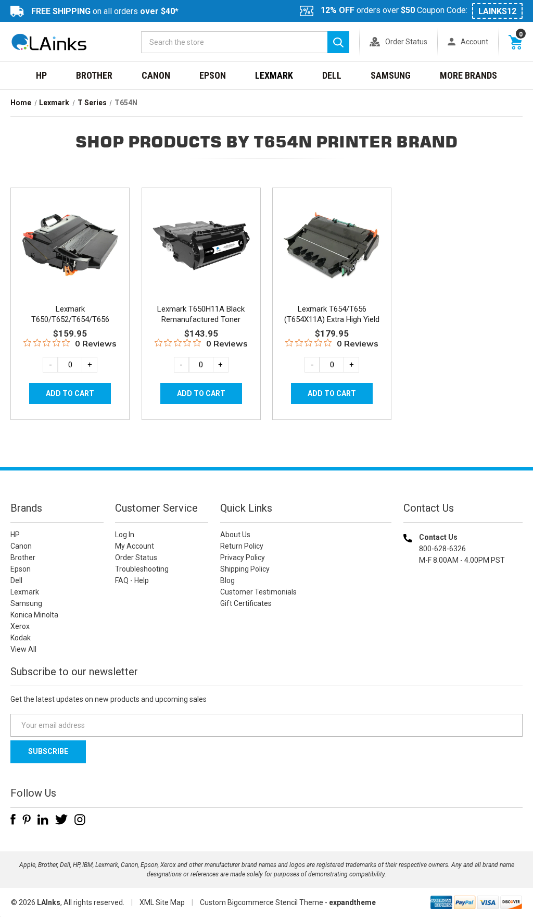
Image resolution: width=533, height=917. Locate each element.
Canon (156, 75)
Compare (66, 256)
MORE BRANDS (468, 75)
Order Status (406, 42)
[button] (463, 627)
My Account (134, 546)
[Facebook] (13, 819)
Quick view (69, 232)
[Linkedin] (42, 819)
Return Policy (241, 546)
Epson (212, 75)
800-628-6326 (442, 548)
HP (41, 75)
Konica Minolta (34, 615)
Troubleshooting (142, 569)
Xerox (20, 626)
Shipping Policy (245, 569)
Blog (227, 580)
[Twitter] (61, 819)
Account (474, 42)
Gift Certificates (246, 603)
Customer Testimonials (258, 592)
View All (23, 649)
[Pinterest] (26, 819)
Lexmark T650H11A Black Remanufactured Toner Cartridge (201, 319)
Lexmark (274, 75)
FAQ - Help (132, 580)
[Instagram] (79, 819)
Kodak (20, 638)
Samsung (391, 75)
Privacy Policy (242, 557)
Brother (94, 75)
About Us (235, 534)
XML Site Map (162, 902)
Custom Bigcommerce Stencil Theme (261, 902)
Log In (124, 534)
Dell (331, 75)
